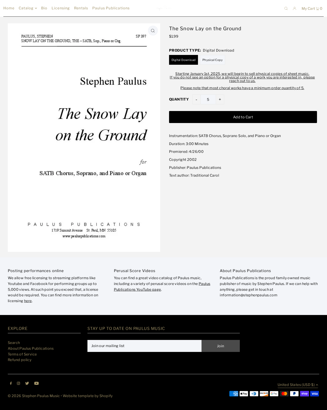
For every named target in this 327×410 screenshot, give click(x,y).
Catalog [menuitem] (26, 8)
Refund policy (19, 360)
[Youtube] (36, 384)
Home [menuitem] (9, 8)
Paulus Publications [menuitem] (111, 8)
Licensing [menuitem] (61, 8)
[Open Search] (286, 8)
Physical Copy (212, 60)
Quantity (179, 99)
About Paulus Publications (31, 348)
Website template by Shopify (88, 396)
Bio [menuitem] (44, 8)
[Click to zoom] (153, 31)
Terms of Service (22, 354)
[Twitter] (27, 384)
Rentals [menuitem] (81, 8)
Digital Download (184, 60)
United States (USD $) (296, 385)
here (28, 301)
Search (14, 343)
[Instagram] (18, 384)
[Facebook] (11, 384)
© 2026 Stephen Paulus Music (34, 396)
